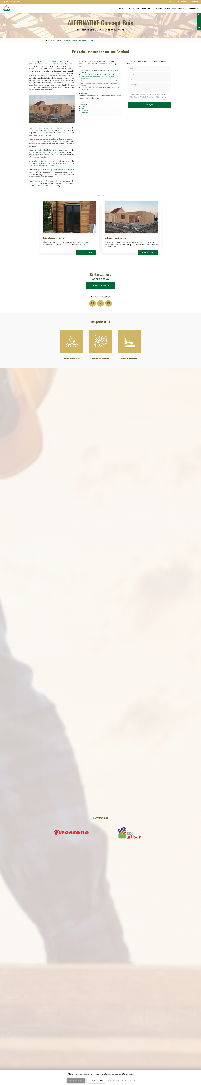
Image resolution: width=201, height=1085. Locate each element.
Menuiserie (193, 8)
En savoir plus (86, 252)
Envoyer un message (100, 285)
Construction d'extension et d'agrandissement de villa (99, 81)
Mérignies (84, 111)
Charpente (157, 8)
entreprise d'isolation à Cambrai (48, 150)
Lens (82, 108)
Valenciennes (85, 113)
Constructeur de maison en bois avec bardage (97, 74)
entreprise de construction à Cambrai (50, 61)
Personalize (114, 1080)
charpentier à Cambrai (44, 161)
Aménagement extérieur (175, 8)
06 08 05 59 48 (12, 2)
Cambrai (60, 40)
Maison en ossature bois (115, 238)
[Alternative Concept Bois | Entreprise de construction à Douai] (7, 8)
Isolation (146, 8)
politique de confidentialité (156, 99)
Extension (121, 8)
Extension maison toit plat (54, 238)
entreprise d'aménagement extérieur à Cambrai (54, 170)
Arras (82, 102)
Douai (83, 106)
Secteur (52, 40)
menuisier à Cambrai (44, 181)
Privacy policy (129, 1080)
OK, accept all (76, 1080)
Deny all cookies (97, 1080)
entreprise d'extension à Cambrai (49, 128)
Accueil (44, 40)
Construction (133, 8)
